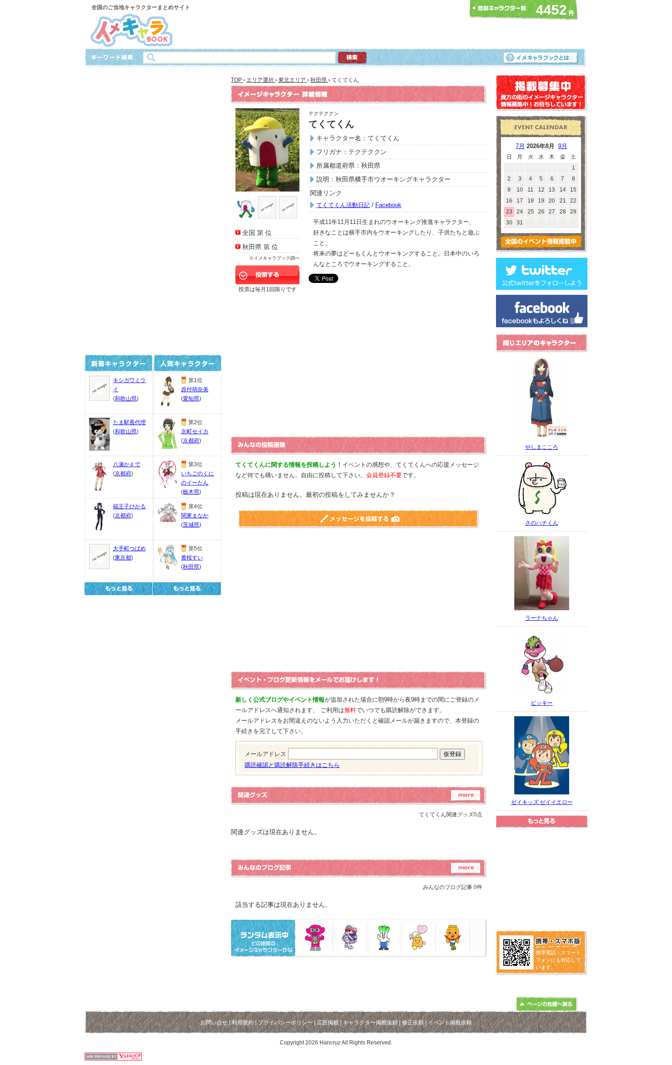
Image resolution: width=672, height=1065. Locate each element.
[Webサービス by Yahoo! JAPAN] (113, 1058)
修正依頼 (413, 1022)
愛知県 (191, 398)
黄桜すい (192, 557)
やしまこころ (541, 447)
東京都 (123, 557)
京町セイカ (194, 431)
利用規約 (243, 1022)
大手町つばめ (129, 548)
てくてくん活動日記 (343, 205)
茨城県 (191, 525)
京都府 (123, 473)
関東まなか (194, 515)
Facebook (388, 205)
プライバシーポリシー (285, 1022)
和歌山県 (126, 398)
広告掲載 (328, 1022)
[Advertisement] (333, 24)
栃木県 (191, 492)
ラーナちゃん (541, 618)
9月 (562, 146)
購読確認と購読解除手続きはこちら (292, 764)
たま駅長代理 (129, 422)
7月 (520, 146)
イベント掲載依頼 (450, 1022)
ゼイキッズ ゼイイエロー (542, 802)
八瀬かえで (126, 464)
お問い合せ (214, 1022)
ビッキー (542, 703)
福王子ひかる (129, 506)
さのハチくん (541, 523)
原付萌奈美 (194, 389)
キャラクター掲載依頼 (370, 1022)
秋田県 (191, 567)
